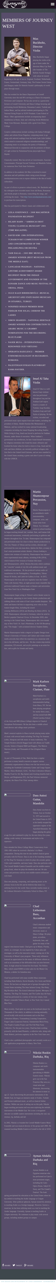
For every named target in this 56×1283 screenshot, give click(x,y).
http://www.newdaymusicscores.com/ (37, 197)
